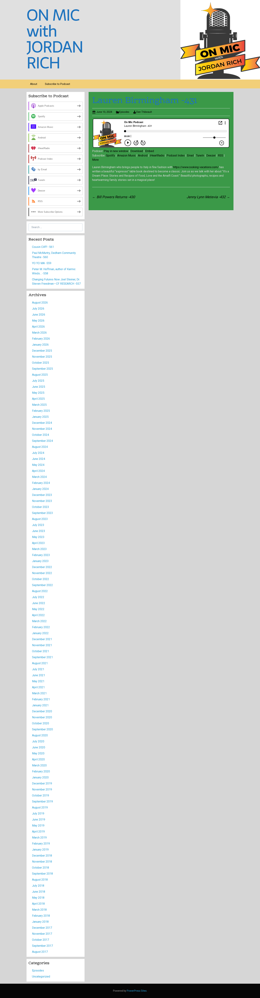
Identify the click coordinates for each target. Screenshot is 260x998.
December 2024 (42, 422)
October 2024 (40, 435)
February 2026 (41, 338)
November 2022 (42, 573)
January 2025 (40, 416)
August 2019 (40, 807)
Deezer (211, 155)
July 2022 (38, 597)
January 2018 (40, 921)
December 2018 (42, 855)
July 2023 (38, 525)
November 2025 (42, 356)
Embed (149, 151)
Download (137, 151)
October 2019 (40, 795)
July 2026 (38, 308)
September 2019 (42, 801)
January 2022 (40, 633)
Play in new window (116, 151)
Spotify (110, 155)
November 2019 (42, 789)
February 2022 (41, 627)
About (33, 84)
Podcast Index (176, 155)
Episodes (124, 111)
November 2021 (42, 645)
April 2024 (38, 471)
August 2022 (40, 591)
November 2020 (42, 717)
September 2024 (42, 441)
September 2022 (42, 585)
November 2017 (42, 933)
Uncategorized (41, 976)
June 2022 (38, 603)
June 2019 (38, 819)
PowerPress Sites (137, 990)
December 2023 (42, 495)
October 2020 (40, 723)
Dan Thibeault (144, 111)
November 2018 (42, 861)
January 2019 (40, 849)
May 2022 (38, 609)
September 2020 (42, 729)
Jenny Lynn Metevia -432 (208, 197)
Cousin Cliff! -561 (43, 247)
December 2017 (42, 927)
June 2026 (38, 314)
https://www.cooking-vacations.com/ (196, 167)
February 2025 (41, 410)
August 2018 (40, 879)
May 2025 (38, 392)
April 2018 (38, 903)
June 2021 (38, 675)
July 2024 (38, 453)
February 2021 (41, 699)
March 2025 (39, 404)
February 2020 (41, 771)
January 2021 (40, 705)
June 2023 (38, 531)
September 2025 (42, 368)
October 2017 (40, 939)
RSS (220, 155)
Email (190, 155)
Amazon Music (126, 155)
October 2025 (40, 362)
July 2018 (38, 885)
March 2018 (39, 909)
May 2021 (38, 681)
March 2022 (39, 621)
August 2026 (40, 302)
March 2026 (39, 332)
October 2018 (40, 867)
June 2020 (38, 747)
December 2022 (42, 567)
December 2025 (42, 350)
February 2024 (41, 483)
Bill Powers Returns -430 (113, 197)
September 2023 (42, 513)
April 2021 (38, 687)
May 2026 (38, 320)
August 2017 (40, 951)
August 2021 (40, 663)
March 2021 (39, 693)
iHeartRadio (157, 155)
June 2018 (38, 891)
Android (143, 155)
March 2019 (39, 837)
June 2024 (38, 459)
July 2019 (38, 813)
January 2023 (40, 561)
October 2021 (40, 651)
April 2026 (38, 326)
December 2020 (42, 711)
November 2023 (42, 501)
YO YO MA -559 (41, 263)
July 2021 (38, 669)
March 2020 (39, 765)
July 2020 (38, 741)
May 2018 (38, 897)
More (95, 159)
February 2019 (41, 843)
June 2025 (38, 386)
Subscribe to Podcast (57, 84)
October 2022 (40, 579)
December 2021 (42, 639)
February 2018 (41, 915)
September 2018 (42, 873)
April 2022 (38, 615)
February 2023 (41, 555)
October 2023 (40, 507)
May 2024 (38, 465)
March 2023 (39, 549)
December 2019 (42, 783)
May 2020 (38, 753)
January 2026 (40, 344)
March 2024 (39, 477)
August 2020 (40, 735)
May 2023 (38, 537)
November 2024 (42, 428)
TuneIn (200, 155)
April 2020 (38, 759)
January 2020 (40, 777)
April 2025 (38, 398)
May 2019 (38, 825)
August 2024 (40, 447)
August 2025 (40, 374)
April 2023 (38, 543)
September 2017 (42, 945)
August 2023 (40, 519)
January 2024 (40, 489)
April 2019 (38, 831)
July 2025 (38, 380)
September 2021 (42, 657)
